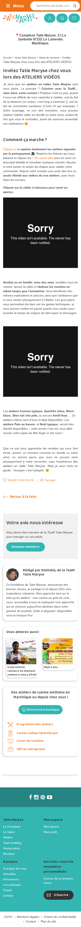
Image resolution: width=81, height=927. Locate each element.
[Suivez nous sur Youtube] (49, 797)
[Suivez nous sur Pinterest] (42, 797)
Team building (12, 842)
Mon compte (48, 18)
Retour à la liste (22, 497)
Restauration (11, 848)
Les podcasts (12, 884)
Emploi (7, 890)
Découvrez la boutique (43, 709)
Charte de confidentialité (60, 916)
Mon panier (60, 18)
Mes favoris (73, 18)
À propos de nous (14, 868)
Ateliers (8, 837)
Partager (50, 480)
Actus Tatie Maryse (25, 57)
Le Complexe (12, 826)
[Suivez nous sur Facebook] (30, 797)
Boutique (9, 853)
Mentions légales (28, 916)
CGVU (8, 916)
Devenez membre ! (25, 546)
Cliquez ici (9, 149)
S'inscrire (61, 895)
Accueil (7, 57)
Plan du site (48, 921)
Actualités (9, 874)
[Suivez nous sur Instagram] (36, 797)
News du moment (49, 57)
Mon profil (50, 832)
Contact (8, 895)
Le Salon (9, 832)
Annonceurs (11, 879)
